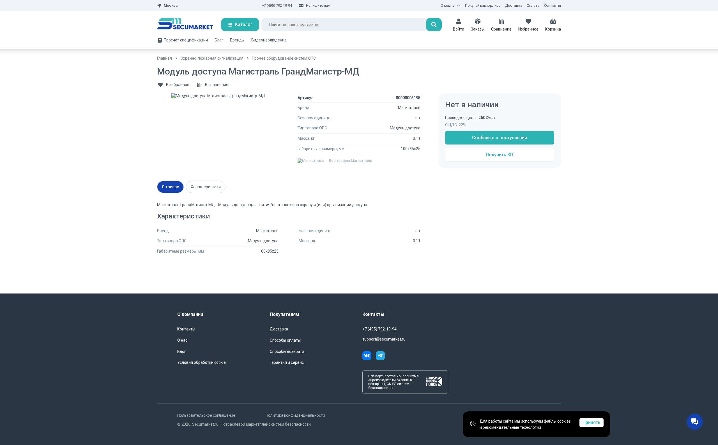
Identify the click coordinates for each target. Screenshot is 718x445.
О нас (182, 340)
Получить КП (499, 154)
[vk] (369, 356)
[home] (189, 24)
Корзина (553, 29)
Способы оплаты (285, 340)
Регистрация (461, 73)
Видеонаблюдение (269, 40)
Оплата (533, 5)
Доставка (513, 5)
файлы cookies (557, 421)
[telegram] (380, 356)
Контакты (552, 5)
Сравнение (501, 29)
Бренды (237, 40)
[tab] (170, 187)
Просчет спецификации (186, 40)
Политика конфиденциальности (295, 415)
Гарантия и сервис (287, 362)
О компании (451, 5)
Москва (171, 6)
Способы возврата (287, 351)
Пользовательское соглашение (206, 415)
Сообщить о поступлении (499, 137)
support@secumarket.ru (384, 339)
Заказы (477, 29)
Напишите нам (318, 5)
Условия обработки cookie (201, 362)
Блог (219, 40)
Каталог (243, 24)
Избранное (528, 29)
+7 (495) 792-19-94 (277, 5)
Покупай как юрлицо (483, 5)
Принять (591, 422)
